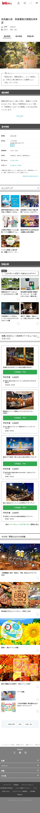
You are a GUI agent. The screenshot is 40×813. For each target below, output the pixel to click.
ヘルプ (35, 788)
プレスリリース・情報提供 (19, 791)
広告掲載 (32, 791)
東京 (20, 724)
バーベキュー (14, 524)
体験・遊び (29, 724)
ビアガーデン (25, 524)
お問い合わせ (6, 791)
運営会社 (20, 794)
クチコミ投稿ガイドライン (22, 788)
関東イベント (29, 745)
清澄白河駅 (12, 724)
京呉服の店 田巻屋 (15, 165)
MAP (12, 145)
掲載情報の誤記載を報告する (31, 176)
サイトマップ (7, 785)
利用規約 (16, 785)
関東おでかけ (20, 745)
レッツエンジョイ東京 (8, 745)
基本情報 (5, 126)
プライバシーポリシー (27, 785)
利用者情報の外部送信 (6, 788)
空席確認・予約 (20, 372)
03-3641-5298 (14, 160)
